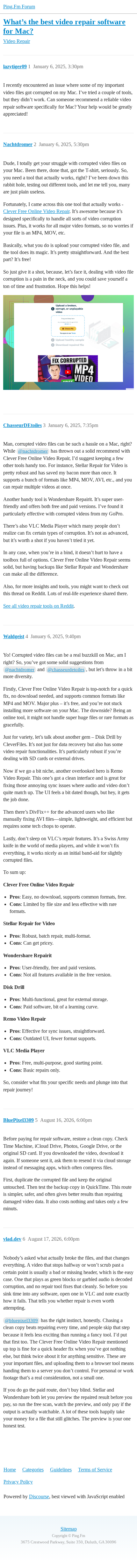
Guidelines (61, 1469)
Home (10, 1469)
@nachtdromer (33, 451)
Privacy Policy (18, 1481)
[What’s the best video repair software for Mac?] (68, 345)
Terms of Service (95, 1469)
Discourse (39, 1496)
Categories (33, 1469)
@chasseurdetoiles (65, 669)
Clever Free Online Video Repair (36, 211)
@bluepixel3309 (21, 1320)
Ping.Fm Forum (19, 6)
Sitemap (69, 1529)
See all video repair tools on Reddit (38, 606)
